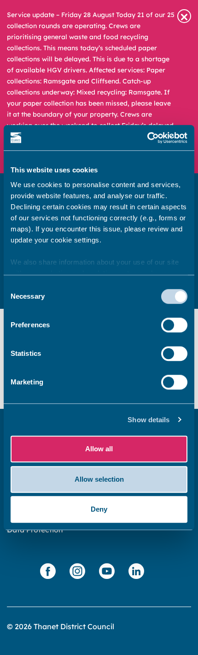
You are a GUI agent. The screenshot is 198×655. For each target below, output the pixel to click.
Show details (148, 420)
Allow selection (99, 479)
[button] (184, 16)
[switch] (174, 325)
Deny (99, 509)
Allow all (99, 449)
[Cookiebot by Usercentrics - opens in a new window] (147, 138)
